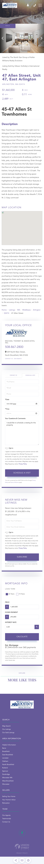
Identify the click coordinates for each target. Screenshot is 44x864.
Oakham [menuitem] (5, 761)
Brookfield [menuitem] (5, 751)
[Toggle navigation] (40, 5)
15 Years (22, 594)
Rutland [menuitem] (5, 768)
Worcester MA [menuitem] (7, 778)
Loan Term (10, 589)
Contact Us (9, 358)
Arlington (36, 310)
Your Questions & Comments (15, 418)
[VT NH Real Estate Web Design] (22, 847)
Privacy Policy (23, 464)
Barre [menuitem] (4, 748)
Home (4, 310)
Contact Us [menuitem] (6, 822)
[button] (3, 38)
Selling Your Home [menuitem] (8, 796)
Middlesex (26, 310)
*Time (7, 409)
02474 (6, 313)
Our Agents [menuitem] (6, 815)
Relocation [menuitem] (6, 803)
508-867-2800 (14, 347)
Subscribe (22, 557)
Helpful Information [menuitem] (9, 745)
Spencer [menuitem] (5, 771)
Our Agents (18, 358)
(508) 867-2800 (35, 5)
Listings (12, 310)
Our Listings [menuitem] (6, 729)
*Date (7, 399)
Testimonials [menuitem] (6, 819)
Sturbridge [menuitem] (6, 774)
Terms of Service (15, 482)
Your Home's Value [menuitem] (8, 800)
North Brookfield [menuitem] (8, 764)
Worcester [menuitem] (5, 784)
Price (7, 602)
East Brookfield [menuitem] (7, 755)
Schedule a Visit (30, 375)
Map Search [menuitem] (6, 726)
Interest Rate (10, 622)
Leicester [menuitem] (5, 758)
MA (18, 310)
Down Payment (11, 612)
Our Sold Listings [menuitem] (8, 732)
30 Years (11, 594)
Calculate (22, 637)
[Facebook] (22, 833)
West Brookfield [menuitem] (7, 781)
